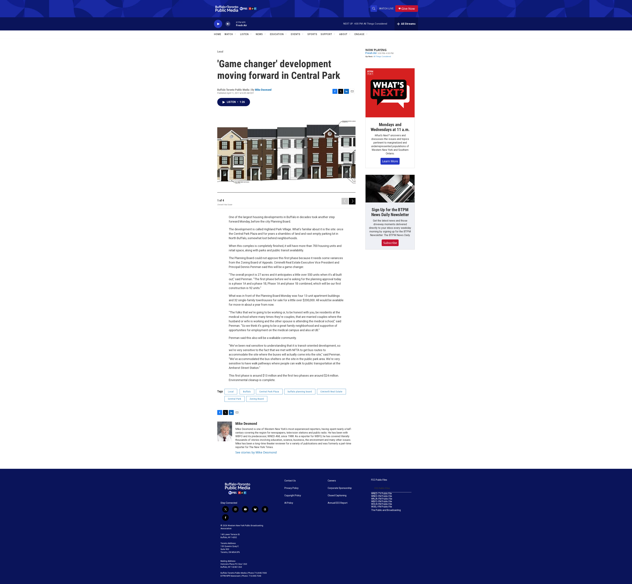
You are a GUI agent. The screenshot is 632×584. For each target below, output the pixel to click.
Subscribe (390, 243)
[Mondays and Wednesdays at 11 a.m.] (390, 92)
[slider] (233, 24)
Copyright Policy (292, 495)
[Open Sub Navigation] (235, 34)
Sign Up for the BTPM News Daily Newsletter (390, 212)
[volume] (228, 24)
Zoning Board (257, 399)
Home (217, 34)
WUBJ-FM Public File (381, 506)
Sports (312, 34)
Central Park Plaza (269, 391)
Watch (228, 34)
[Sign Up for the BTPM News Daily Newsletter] (390, 188)
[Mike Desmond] (224, 431)
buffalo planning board (300, 391)
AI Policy (288, 503)
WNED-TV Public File (381, 493)
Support (326, 34)
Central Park (234, 399)
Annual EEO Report (337, 503)
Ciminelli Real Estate (331, 391)
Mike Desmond (263, 89)
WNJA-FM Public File (381, 499)
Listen (244, 34)
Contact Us (290, 480)
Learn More (390, 161)
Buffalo (247, 391)
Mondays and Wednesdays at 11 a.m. (390, 127)
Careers (332, 480)
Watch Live (386, 8)
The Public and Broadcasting (386, 510)
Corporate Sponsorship (340, 488)
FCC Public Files (379, 480)
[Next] (352, 201)
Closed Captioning (337, 495)
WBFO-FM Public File (381, 501)
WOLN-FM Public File (381, 504)
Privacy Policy (291, 488)
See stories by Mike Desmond (256, 452)
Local (220, 51)
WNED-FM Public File (381, 496)
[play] (218, 24)
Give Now (408, 8)
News (259, 34)
